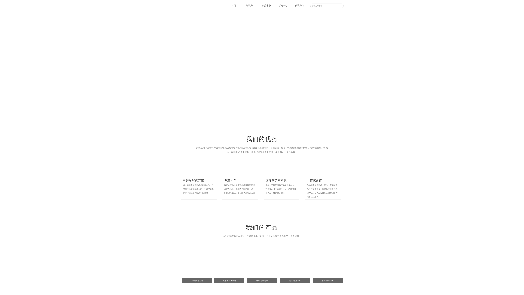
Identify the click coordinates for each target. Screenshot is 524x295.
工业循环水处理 (196, 281)
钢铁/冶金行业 (262, 281)
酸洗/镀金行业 (328, 281)
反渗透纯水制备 (229, 281)
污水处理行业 (295, 281)
